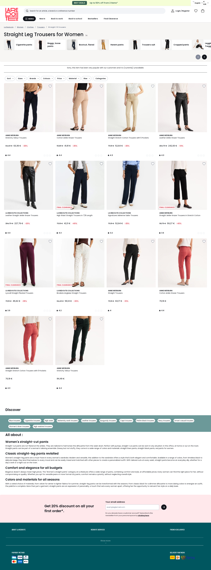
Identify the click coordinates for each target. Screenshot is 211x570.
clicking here (143, 515)
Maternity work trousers (68, 420)
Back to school (75, 18)
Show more (105, 540)
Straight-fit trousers (57, 27)
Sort (9, 78)
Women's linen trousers (19, 426)
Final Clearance (111, 18)
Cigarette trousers (32, 420)
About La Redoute (19, 530)
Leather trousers (89, 420)
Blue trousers (14, 420)
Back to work (57, 18)
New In (42, 18)
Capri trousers (126, 420)
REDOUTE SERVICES (98, 530)
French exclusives (177, 530)
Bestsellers (93, 18)
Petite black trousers (145, 420)
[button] (203, 11)
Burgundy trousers (108, 420)
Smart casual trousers (183, 420)
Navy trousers (164, 420)
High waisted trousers (43, 426)
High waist (49, 420)
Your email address (115, 502)
